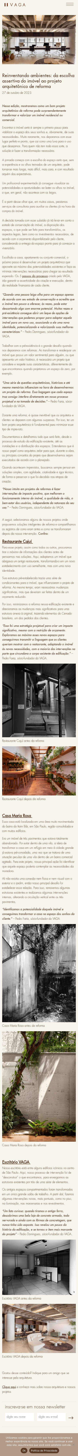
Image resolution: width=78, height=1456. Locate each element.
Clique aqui (9, 1387)
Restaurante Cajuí (17, 542)
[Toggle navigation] (69, 4)
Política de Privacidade (44, 1450)
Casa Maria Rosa (17, 816)
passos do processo (35, 276)
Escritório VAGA (16, 1162)
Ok (24, 1450)
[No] (73, 1444)
